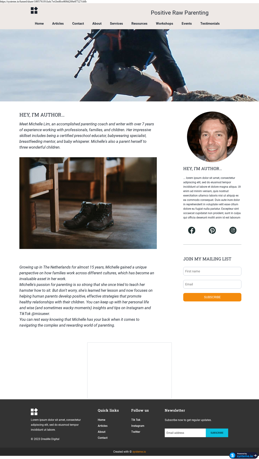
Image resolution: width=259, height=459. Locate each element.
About (96, 23)
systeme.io (139, 451)
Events (187, 23)
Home (39, 23)
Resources (139, 23)
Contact (78, 23)
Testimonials (210, 23)
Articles (58, 23)
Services (116, 23)
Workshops (164, 23)
